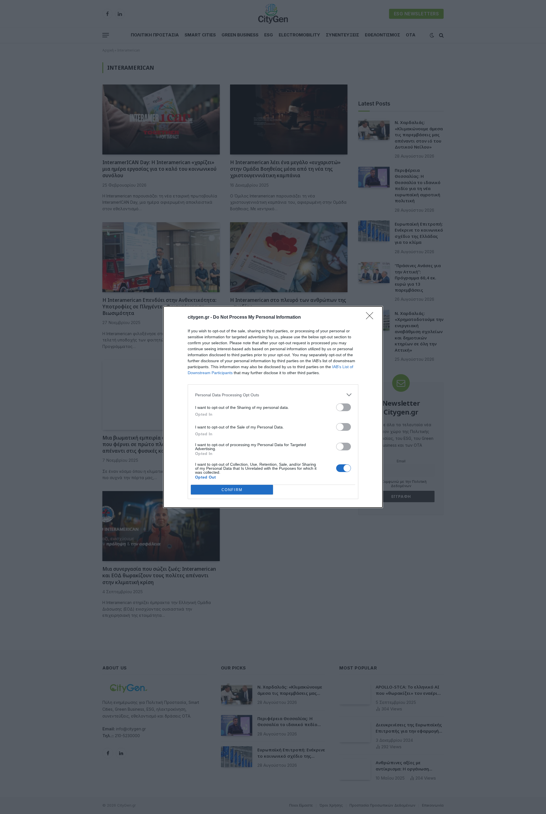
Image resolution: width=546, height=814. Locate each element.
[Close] (371, 317)
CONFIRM (232, 490)
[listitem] (273, 395)
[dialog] (273, 407)
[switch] (343, 407)
